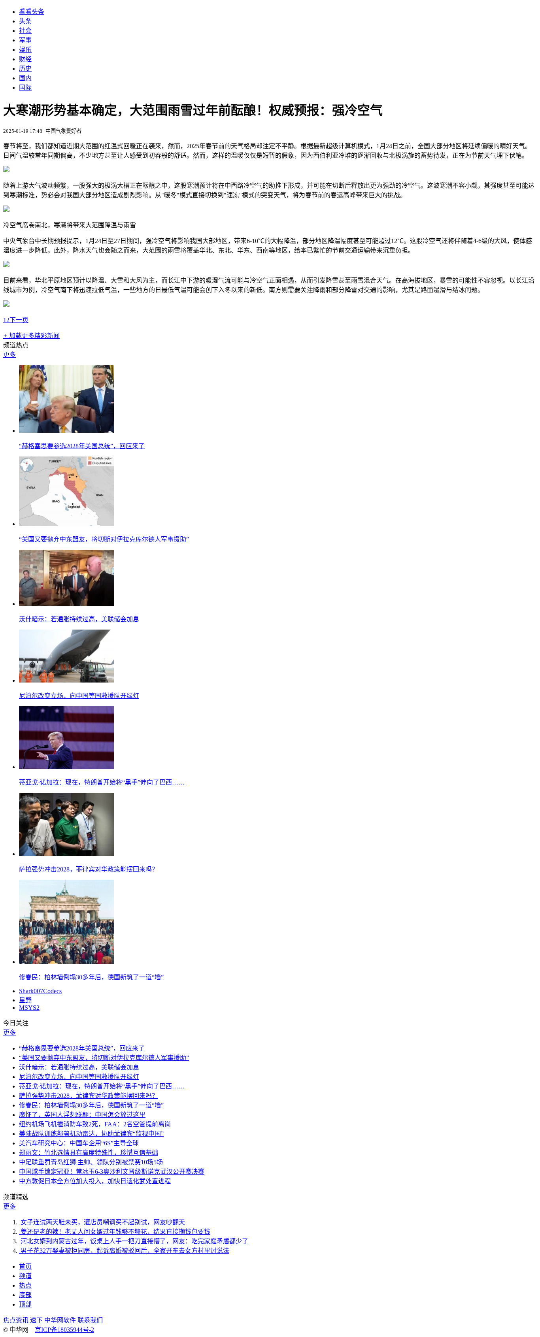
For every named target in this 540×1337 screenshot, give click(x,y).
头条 (25, 21)
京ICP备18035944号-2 (64, 1329)
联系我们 (90, 1320)
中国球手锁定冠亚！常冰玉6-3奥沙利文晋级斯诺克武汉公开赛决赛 (111, 1171)
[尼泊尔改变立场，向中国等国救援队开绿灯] (66, 680)
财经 (25, 59)
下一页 (18, 320)
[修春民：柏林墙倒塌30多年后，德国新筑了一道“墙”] (66, 961)
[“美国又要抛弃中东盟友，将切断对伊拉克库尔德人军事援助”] (66, 523)
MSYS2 (29, 1007)
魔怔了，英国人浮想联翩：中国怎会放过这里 (82, 1114)
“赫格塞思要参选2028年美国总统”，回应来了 (82, 446)
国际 (25, 87)
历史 (25, 68)
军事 (25, 40)
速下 (36, 1320)
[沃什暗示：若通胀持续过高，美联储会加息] (66, 603)
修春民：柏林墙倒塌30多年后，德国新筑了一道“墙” (91, 977)
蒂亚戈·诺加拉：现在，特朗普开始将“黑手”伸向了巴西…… (102, 782)
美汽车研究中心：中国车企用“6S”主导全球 (79, 1143)
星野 (25, 1000)
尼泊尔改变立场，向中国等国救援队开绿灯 (79, 695)
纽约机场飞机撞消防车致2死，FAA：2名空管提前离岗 (95, 1124)
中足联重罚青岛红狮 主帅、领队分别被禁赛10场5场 (91, 1162)
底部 (25, 1295)
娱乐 (25, 49)
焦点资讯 (15, 1320)
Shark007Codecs (40, 991)
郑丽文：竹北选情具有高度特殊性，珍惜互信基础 (88, 1152)
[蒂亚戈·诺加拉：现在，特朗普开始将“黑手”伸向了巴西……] (66, 767)
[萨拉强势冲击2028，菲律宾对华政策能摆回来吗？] (66, 853)
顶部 (25, 1304)
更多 (9, 354)
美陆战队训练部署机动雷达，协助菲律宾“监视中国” (91, 1133)
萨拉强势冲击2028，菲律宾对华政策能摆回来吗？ (88, 869)
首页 (25, 1266)
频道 (25, 1276)
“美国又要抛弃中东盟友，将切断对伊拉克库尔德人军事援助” (104, 539)
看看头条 (31, 11)
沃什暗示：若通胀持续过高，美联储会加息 (79, 619)
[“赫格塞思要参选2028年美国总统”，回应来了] (66, 430)
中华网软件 (60, 1320)
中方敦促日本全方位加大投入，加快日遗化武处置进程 (95, 1181)
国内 (25, 78)
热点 (25, 1285)
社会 (25, 30)
